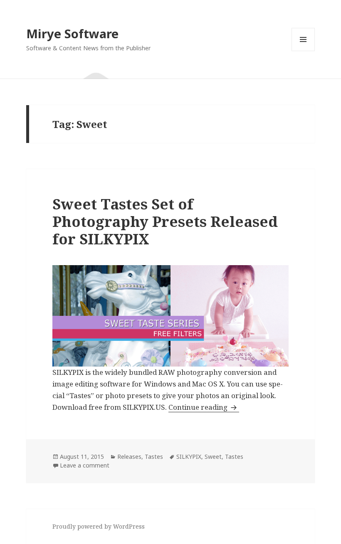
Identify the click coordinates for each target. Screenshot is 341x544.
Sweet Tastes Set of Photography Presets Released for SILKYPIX (165, 221)
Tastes (154, 456)
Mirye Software (72, 33)
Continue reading (203, 407)
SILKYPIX (188, 456)
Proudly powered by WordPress (98, 526)
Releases (129, 456)
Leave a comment (84, 465)
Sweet (213, 456)
